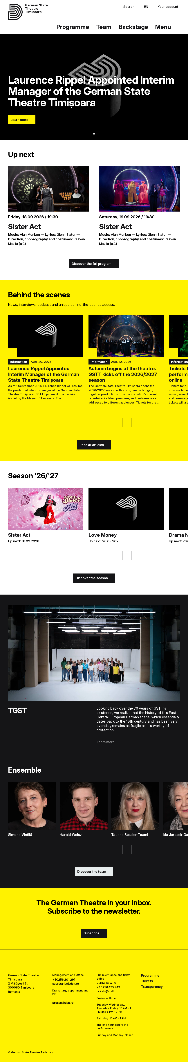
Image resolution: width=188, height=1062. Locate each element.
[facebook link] (84, 961)
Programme (72, 26)
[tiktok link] (104, 961)
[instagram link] (94, 961)
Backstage (133, 26)
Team (103, 26)
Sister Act (24, 226)
